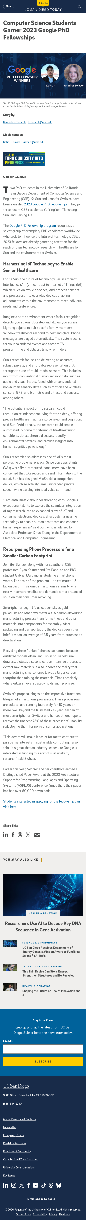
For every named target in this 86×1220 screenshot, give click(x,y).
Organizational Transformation (20, 1159)
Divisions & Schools (41, 1198)
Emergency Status (13, 1135)
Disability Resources (14, 1143)
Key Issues (9, 1175)
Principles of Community (17, 1151)
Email (8, 1041)
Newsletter (9, 1127)
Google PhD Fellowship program (32, 225)
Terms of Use (23, 1214)
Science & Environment (40, 942)
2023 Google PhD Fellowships (46, 204)
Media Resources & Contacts (19, 1119)
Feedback (64, 1214)
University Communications (19, 1167)
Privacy (53, 1214)
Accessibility (40, 1214)
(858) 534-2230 (12, 1103)
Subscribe (43, 1061)
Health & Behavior (43, 913)
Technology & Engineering (42, 966)
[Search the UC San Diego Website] (79, 6)
